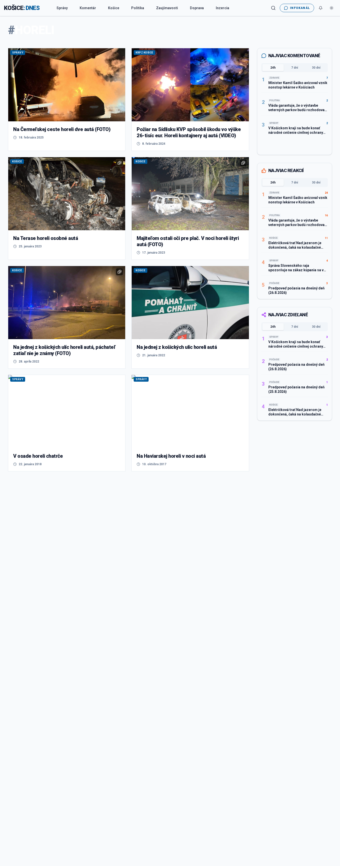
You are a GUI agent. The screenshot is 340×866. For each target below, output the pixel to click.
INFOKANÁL (300, 8)
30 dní (316, 67)
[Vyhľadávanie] (273, 7)
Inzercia (222, 8)
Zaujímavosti (167, 8)
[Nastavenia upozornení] (320, 7)
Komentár (88, 8)
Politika (137, 8)
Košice (113, 8)
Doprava (197, 8)
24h (273, 67)
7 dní (294, 67)
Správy (62, 8)
